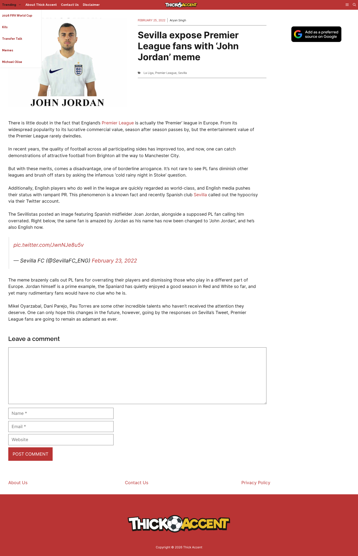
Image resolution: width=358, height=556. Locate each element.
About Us (18, 482)
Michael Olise (12, 62)
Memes (7, 50)
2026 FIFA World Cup (17, 15)
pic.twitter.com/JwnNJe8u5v (48, 245)
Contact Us (70, 5)
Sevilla (182, 73)
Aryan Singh (178, 20)
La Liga (149, 73)
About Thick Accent (41, 5)
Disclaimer (91, 5)
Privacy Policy (255, 482)
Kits (4, 27)
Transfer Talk (12, 38)
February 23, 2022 (114, 261)
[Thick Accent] (181, 5)
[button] (354, 5)
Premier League (166, 73)
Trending (9, 5)
